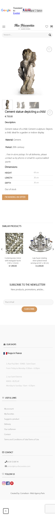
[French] (25, 10)
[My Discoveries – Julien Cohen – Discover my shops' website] (24, 27)
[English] (29, 10)
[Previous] (6, 71)
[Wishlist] (50, 112)
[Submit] (50, 35)
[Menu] (4, 26)
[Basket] (51, 26)
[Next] (48, 71)
